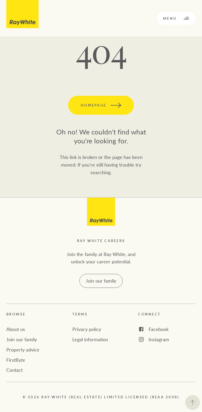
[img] (101, 212)
